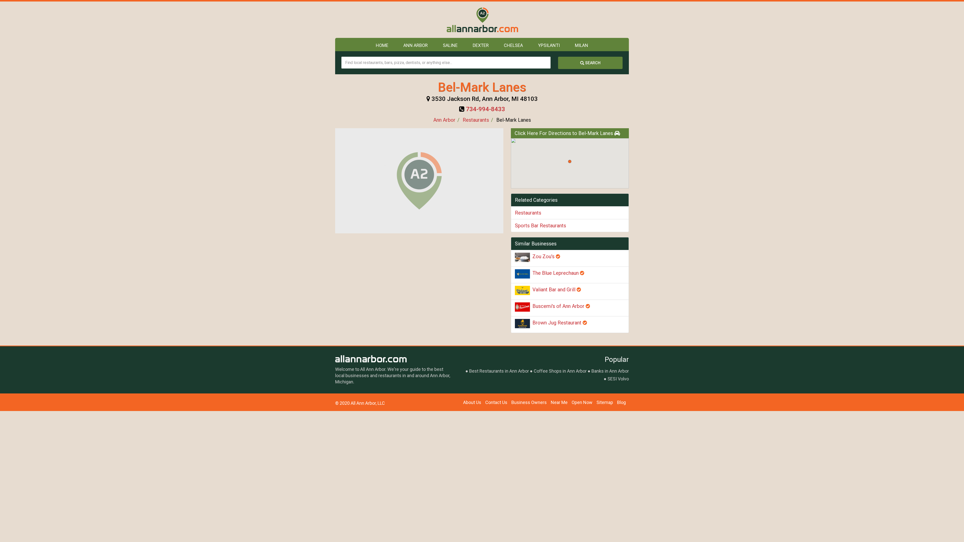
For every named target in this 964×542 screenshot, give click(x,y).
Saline (450, 45)
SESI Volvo (618, 378)
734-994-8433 (485, 109)
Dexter (481, 45)
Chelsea (513, 45)
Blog (621, 402)
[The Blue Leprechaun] (522, 274)
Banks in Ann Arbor (610, 371)
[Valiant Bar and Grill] (522, 290)
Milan (581, 45)
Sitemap (604, 402)
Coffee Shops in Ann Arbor (560, 371)
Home (382, 45)
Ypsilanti (549, 45)
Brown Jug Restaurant (557, 323)
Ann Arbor (415, 45)
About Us (472, 402)
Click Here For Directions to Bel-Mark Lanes (564, 133)
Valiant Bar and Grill (554, 290)
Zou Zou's (544, 256)
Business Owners (529, 402)
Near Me (559, 402)
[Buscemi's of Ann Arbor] (522, 307)
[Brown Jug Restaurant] (522, 323)
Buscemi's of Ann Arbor (559, 306)
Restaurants (476, 120)
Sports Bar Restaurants (540, 226)
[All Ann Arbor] (482, 20)
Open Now (582, 402)
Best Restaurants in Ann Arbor (499, 371)
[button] (570, 161)
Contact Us (496, 402)
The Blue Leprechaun (556, 273)
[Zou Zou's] (522, 257)
